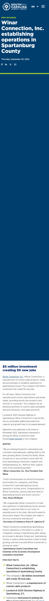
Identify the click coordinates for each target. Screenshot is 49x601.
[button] (43, 6)
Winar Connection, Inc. (13, 377)
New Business (8, 18)
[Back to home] (15, 6)
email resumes (15, 439)
